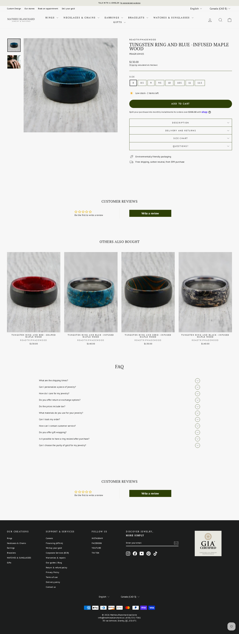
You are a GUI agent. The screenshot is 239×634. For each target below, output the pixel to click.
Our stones (29, 8)
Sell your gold (68, 8)
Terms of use (52, 577)
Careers (49, 538)
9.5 (159, 82)
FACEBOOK (97, 543)
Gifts (118, 22)
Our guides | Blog (54, 562)
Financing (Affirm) (54, 543)
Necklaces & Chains (80, 17)
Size (132, 76)
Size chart (180, 138)
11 (189, 82)
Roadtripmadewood (142, 39)
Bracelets (137, 17)
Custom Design (14, 8)
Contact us (51, 587)
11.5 (200, 82)
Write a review (150, 213)
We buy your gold (54, 548)
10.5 (179, 82)
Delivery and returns (180, 130)
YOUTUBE (96, 548)
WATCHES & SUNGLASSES (172, 17)
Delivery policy (53, 582)
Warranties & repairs (55, 557)
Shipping (133, 65)
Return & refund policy (56, 567)
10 (169, 82)
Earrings (112, 17)
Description (180, 122)
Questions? (180, 146)
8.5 (142, 82)
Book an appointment (48, 8)
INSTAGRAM (97, 538)
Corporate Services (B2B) (57, 552)
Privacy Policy (52, 572)
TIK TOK (95, 552)
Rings (50, 17)
